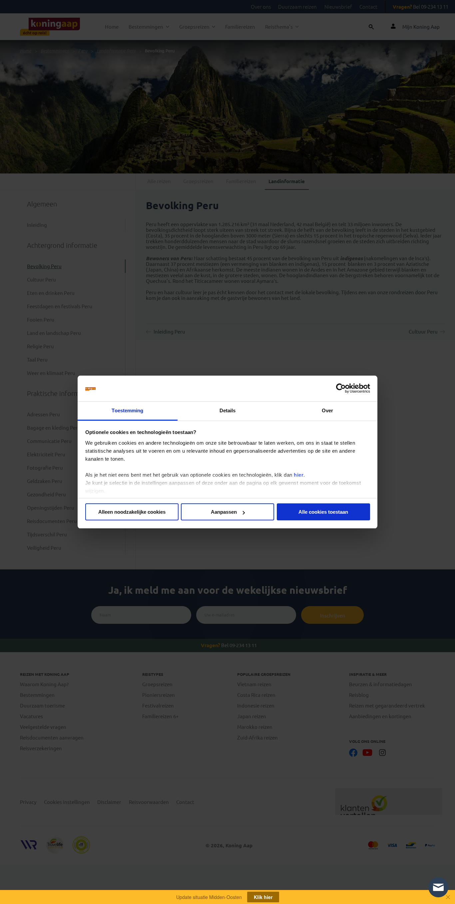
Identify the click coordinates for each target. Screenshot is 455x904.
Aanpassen (224, 512)
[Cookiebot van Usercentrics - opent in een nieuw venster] (341, 389)
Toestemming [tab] (127, 410)
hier (298, 475)
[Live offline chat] (438, 887)
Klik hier (263, 897)
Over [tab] (327, 410)
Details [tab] (228, 410)
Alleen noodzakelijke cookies (132, 512)
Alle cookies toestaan (323, 512)
